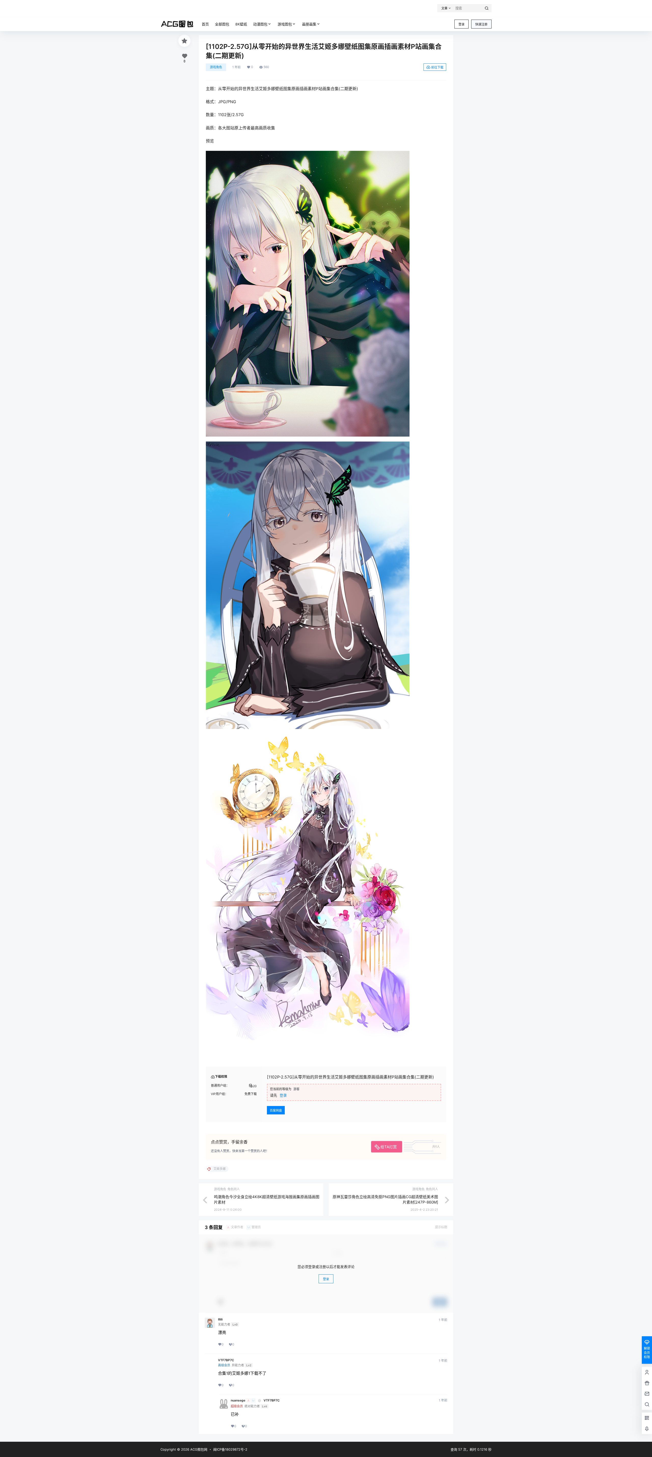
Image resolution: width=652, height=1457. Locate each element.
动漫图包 (260, 24)
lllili (220, 1319)
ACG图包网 (198, 1449)
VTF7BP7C (226, 1360)
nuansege (238, 1400)
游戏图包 (285, 24)
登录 (461, 24)
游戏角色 (216, 67)
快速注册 (481, 24)
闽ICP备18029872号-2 (230, 1449)
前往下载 (437, 67)
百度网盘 (276, 1110)
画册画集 (309, 24)
